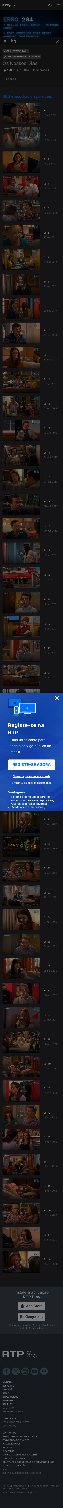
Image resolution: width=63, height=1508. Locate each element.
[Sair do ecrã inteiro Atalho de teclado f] (58, 1504)
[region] (31, 754)
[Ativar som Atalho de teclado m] (13, 1504)
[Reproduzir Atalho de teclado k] (5, 1504)
